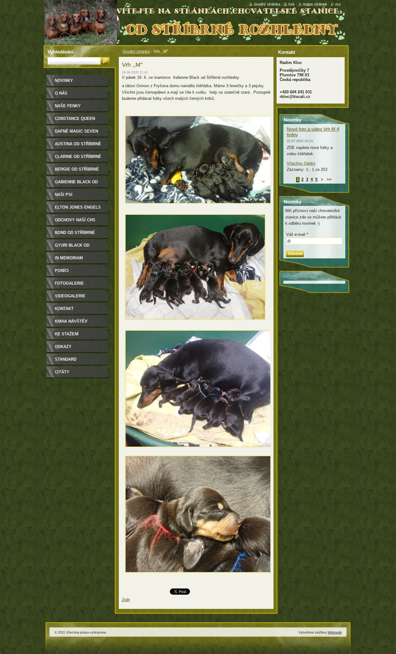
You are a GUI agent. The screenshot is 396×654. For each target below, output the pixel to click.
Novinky (64, 80)
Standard (65, 359)
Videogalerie (70, 296)
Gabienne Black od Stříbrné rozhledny (78, 184)
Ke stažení (67, 334)
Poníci (62, 270)
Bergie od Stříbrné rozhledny (77, 171)
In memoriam (69, 258)
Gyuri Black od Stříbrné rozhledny (78, 247)
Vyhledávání (61, 51)
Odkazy (63, 346)
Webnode (335, 632)
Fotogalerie (69, 283)
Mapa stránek (315, 4)
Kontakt (64, 308)
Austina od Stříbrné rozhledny (78, 146)
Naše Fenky (68, 106)
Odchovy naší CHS (75, 220)
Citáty (62, 372)
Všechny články (301, 163)
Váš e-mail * (297, 234)
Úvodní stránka (136, 51)
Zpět (126, 599)
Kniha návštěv (71, 321)
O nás (61, 93)
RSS (338, 4)
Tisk (291, 4)
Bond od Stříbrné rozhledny (75, 234)
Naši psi (63, 194)
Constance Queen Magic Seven (75, 120)
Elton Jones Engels (78, 207)
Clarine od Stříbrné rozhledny (78, 158)
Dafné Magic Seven (76, 131)
